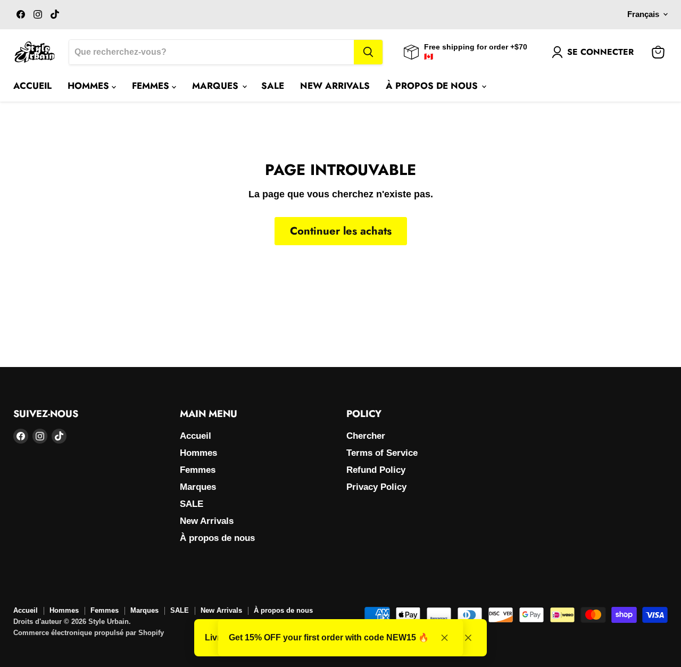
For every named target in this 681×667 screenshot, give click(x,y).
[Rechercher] (368, 52)
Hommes (90, 85)
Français (643, 14)
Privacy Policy (376, 487)
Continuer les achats (341, 231)
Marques (216, 85)
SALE (272, 85)
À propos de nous (433, 85)
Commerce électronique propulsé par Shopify (88, 633)
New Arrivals (335, 85)
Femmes (152, 85)
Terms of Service (382, 453)
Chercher (365, 436)
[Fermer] (468, 638)
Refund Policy (375, 470)
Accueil (32, 85)
